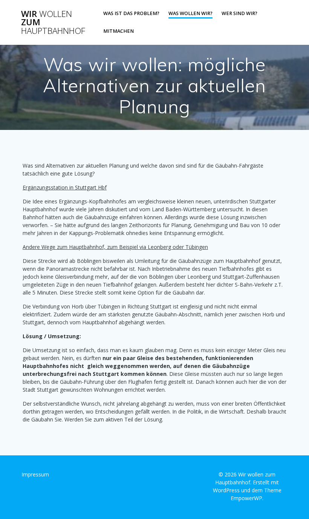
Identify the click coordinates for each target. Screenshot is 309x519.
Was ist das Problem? (131, 13)
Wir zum (53, 22)
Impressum (35, 474)
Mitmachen (118, 31)
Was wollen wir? (190, 13)
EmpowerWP (246, 498)
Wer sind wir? (239, 13)
